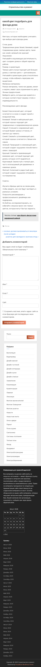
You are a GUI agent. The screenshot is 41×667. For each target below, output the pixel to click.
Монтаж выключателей (15, 401)
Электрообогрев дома (15, 452)
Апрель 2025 (7, 597)
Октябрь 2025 (8, 576)
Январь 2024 (7, 649)
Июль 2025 (7, 586)
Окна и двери (11, 420)
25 (8, 527)
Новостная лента (13, 417)
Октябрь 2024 (8, 617)
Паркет (9, 424)
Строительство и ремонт (20, 7)
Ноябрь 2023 (7, 656)
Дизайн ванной (12, 361)
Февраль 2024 (8, 645)
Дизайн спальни (12, 377)
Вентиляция (11, 353)
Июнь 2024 (7, 631)
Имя (4, 284)
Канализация (11, 385)
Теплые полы (11, 440)
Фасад (7, 226)
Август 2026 (7, 544)
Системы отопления (14, 436)
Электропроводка (13, 456)
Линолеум (10, 397)
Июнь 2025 (7, 590)
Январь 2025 (7, 607)
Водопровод (11, 357)
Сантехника (11, 432)
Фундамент (11, 448)
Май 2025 (6, 593)
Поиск (9, 334)
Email (5, 293)
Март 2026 (7, 562)
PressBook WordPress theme (24, 664)
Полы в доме (11, 428)
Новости (10, 413)
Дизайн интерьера (13, 369)
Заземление (11, 381)
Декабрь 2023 (8, 652)
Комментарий (8, 255)
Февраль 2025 (8, 604)
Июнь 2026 (7, 551)
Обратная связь (32, 2)
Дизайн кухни (11, 373)
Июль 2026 (7, 548)
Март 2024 (7, 642)
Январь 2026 (7, 569)
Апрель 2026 (7, 558)
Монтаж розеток (13, 409)
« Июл (5, 534)
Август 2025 (7, 583)
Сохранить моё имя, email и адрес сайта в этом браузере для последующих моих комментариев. (20, 314)
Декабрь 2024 (8, 610)
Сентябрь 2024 (8, 621)
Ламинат (10, 393)
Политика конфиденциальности (14, 2)
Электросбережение (14, 460)
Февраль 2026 (8, 565)
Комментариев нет (11, 32)
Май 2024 (6, 635)
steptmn (21, 29)
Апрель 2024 (7, 638)
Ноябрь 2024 (7, 614)
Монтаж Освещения (14, 404)
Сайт (4, 302)
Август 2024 (7, 624)
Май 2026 (6, 555)
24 (5, 527)
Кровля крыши (12, 389)
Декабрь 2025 (8, 572)
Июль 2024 (7, 628)
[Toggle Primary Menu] (38, 13)
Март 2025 (7, 600)
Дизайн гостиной (13, 365)
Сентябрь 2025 (8, 579)
